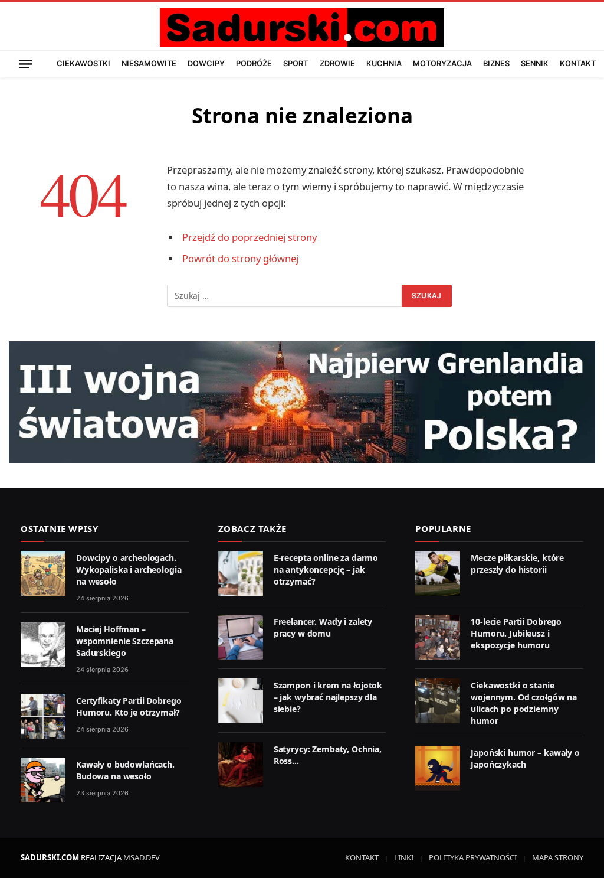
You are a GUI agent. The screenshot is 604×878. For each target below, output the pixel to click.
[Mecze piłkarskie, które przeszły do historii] (437, 573)
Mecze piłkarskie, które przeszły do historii (517, 563)
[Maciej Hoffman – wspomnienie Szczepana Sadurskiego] (43, 644)
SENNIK (535, 63)
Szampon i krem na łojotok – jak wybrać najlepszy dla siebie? (328, 697)
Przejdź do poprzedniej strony (249, 237)
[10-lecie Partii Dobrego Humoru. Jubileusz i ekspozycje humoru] (437, 637)
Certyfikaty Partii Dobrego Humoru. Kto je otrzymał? (128, 706)
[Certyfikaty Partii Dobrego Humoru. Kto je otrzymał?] (43, 716)
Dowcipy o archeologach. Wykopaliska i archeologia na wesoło (129, 569)
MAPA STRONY (557, 857)
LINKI (403, 857)
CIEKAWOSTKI (83, 63)
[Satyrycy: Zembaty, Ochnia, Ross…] (240, 764)
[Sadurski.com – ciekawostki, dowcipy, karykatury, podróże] (302, 27)
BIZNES (496, 63)
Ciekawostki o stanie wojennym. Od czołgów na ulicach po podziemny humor (524, 703)
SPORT (295, 63)
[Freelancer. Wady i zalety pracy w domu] (240, 637)
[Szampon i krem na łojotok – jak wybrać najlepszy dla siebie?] (240, 700)
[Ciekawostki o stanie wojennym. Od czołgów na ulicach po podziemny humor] (437, 700)
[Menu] (25, 63)
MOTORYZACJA (442, 63)
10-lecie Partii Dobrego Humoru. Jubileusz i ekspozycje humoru (516, 633)
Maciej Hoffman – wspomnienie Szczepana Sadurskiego (124, 641)
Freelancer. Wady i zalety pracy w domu (323, 627)
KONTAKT (578, 63)
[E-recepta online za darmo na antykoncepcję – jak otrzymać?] (240, 573)
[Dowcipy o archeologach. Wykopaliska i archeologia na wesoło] (43, 573)
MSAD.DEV (141, 857)
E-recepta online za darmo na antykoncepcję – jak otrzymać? (326, 569)
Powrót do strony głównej (240, 258)
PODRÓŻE (254, 63)
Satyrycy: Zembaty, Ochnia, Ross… (328, 754)
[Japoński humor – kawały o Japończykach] (437, 768)
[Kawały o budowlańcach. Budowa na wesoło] (43, 780)
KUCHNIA (384, 63)
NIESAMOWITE (149, 63)
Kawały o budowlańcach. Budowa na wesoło (125, 770)
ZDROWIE (337, 63)
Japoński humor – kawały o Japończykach (525, 758)
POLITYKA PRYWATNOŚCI (473, 857)
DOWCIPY (206, 63)
